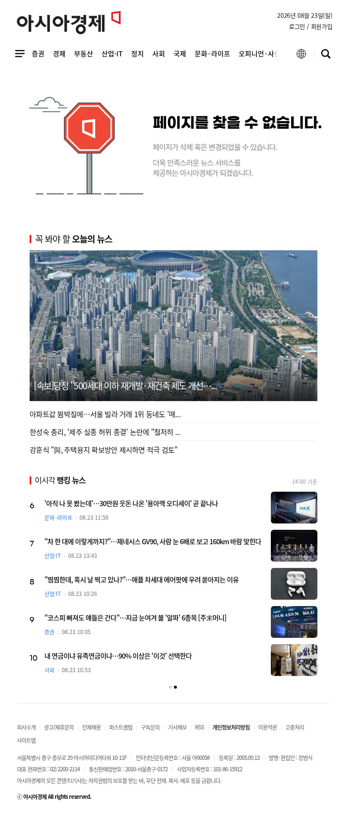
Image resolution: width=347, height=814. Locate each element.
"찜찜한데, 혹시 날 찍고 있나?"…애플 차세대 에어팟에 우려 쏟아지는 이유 (141, 579)
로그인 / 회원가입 (311, 26)
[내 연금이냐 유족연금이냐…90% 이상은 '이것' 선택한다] (294, 660)
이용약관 (267, 727)
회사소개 (26, 727)
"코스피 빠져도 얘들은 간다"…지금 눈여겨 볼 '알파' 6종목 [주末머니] (135, 617)
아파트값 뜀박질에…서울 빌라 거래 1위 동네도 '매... (105, 414)
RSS (199, 727)
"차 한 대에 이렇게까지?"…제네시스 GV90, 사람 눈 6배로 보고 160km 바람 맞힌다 (152, 541)
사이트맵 (26, 740)
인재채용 (91, 727)
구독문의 (150, 727)
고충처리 (294, 727)
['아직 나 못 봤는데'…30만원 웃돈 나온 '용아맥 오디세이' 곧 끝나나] (294, 507)
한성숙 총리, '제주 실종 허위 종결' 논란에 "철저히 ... (105, 431)
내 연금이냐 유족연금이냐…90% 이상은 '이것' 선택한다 (118, 656)
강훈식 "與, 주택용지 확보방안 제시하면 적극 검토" (103, 449)
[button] (170, 687)
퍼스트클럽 (120, 727)
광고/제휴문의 (59, 727)
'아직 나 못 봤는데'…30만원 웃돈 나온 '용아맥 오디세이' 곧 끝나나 (131, 503)
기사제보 (177, 727)
